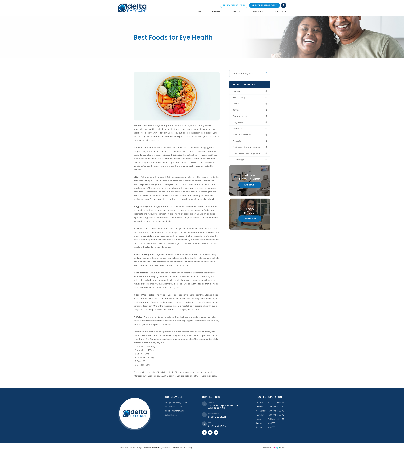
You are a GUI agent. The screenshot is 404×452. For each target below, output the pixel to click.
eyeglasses (238, 122)
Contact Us (280, 11)
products (237, 141)
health (236, 103)
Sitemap (189, 447)
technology (238, 159)
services (237, 110)
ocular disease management (246, 153)
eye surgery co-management (246, 147)
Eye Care (197, 11)
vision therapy (240, 97)
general (236, 91)
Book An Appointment (266, 5)
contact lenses (240, 116)
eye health (237, 128)
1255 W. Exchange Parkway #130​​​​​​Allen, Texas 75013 (223, 406)
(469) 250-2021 (217, 416)
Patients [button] (257, 11)
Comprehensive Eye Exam (176, 402)
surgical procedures (242, 134)
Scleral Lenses (171, 415)
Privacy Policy (178, 447)
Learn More (249, 184)
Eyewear (216, 11)
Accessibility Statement (161, 447)
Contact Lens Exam (173, 406)
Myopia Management (174, 410)
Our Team (236, 11)
